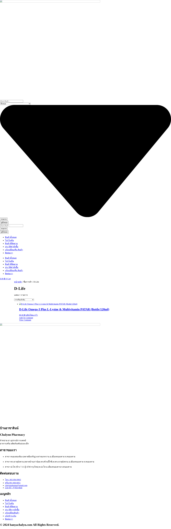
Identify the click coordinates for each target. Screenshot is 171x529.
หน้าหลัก (18, 282)
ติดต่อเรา (9, 253)
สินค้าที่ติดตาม (11, 243)
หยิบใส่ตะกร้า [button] (32, 315)
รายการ (4, 219)
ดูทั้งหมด (4, 223)
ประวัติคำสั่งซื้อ (11, 247)
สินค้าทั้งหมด (11, 237)
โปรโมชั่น (9, 240)
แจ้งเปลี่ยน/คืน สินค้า (14, 250)
